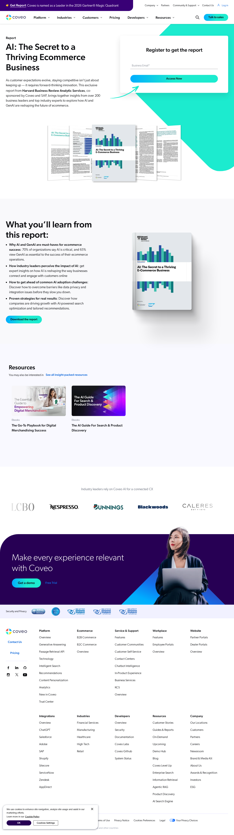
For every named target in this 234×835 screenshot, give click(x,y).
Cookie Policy (32, 816)
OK (18, 822)
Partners (165, 5)
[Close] (92, 809)
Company (150, 5)
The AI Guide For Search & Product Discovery (97, 427)
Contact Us (208, 5)
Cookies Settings (46, 822)
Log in (225, 5)
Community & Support (184, 5)
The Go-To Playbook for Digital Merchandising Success (34, 427)
